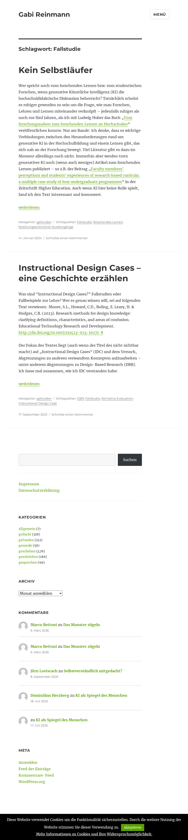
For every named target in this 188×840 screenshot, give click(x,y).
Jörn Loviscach (44, 671)
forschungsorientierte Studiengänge (46, 227)
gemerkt (25, 545)
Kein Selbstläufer (56, 70)
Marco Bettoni (43, 624)
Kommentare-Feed (36, 775)
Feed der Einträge (35, 769)
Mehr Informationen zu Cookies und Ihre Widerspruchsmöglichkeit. (94, 834)
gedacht (25, 534)
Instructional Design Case (38, 403)
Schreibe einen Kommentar (67, 238)
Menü (159, 14)
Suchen (130, 459)
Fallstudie (84, 222)
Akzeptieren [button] (132, 827)
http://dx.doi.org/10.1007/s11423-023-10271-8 (61, 332)
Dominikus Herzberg (49, 695)
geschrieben (28, 557)
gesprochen (28, 562)
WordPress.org (32, 781)
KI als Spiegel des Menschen (101, 695)
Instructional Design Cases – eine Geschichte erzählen (80, 273)
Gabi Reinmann (44, 14)
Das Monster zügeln (81, 624)
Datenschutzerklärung (39, 490)
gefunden (44, 222)
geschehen (27, 551)
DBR (80, 398)
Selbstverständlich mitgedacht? (93, 671)
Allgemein (27, 529)
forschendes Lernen (108, 222)
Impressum (29, 484)
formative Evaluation (117, 398)
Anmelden (28, 762)
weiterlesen (29, 207)
